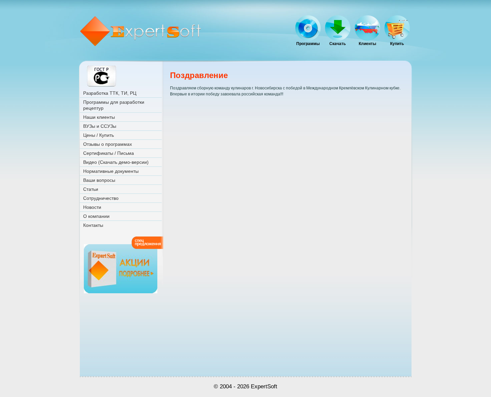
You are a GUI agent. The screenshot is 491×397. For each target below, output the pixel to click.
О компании (96, 216)
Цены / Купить (98, 135)
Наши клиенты (99, 117)
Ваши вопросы (99, 180)
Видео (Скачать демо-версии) (116, 162)
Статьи (90, 189)
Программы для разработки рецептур (113, 105)
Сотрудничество (101, 198)
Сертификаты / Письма (108, 153)
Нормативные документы (111, 171)
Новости (92, 207)
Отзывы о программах (107, 144)
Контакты (93, 225)
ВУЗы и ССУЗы (99, 126)
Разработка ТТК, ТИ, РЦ (109, 93)
